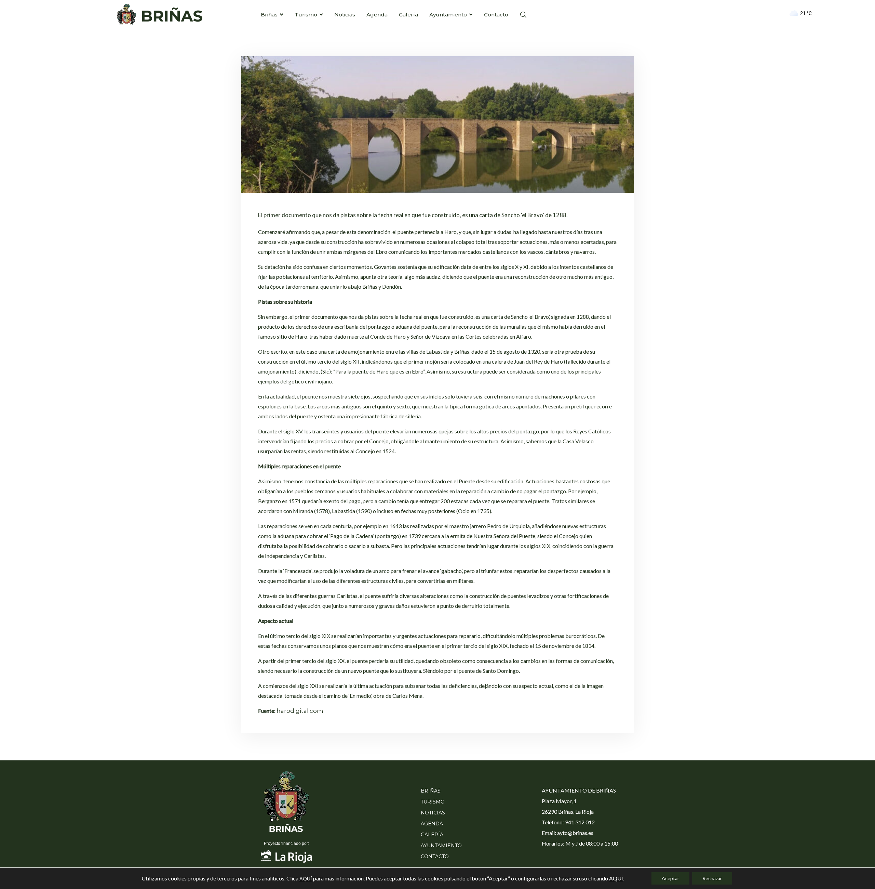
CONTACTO (435, 856)
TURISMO (433, 802)
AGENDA (432, 824)
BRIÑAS (431, 791)
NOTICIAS (433, 813)
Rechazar (712, 878)
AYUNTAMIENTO (441, 845)
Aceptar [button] (670, 878)
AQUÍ (305, 878)
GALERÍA (432, 835)
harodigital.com (300, 710)
